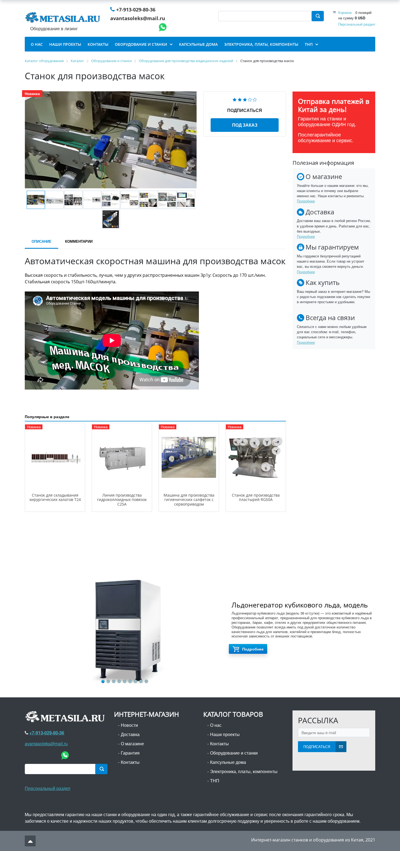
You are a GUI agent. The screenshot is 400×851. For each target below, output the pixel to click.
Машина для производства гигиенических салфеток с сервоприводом (189, 500)
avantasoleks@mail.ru (137, 18)
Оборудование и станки (234, 753)
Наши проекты (225, 734)
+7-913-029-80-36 (135, 9)
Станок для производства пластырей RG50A (256, 497)
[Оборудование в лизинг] (64, 18)
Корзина (345, 12)
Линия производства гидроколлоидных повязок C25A (122, 500)
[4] (250, 99)
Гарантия (130, 753)
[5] (255, 99)
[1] (234, 99)
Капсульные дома (228, 762)
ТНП (214, 780)
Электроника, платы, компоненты (244, 771)
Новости (129, 725)
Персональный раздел (356, 24)
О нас (215, 725)
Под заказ (244, 125)
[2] (240, 99)
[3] (245, 99)
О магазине (132, 743)
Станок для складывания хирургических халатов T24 (55, 497)
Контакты (130, 762)
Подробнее (306, 200)
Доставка (130, 734)
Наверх (30, 840)
